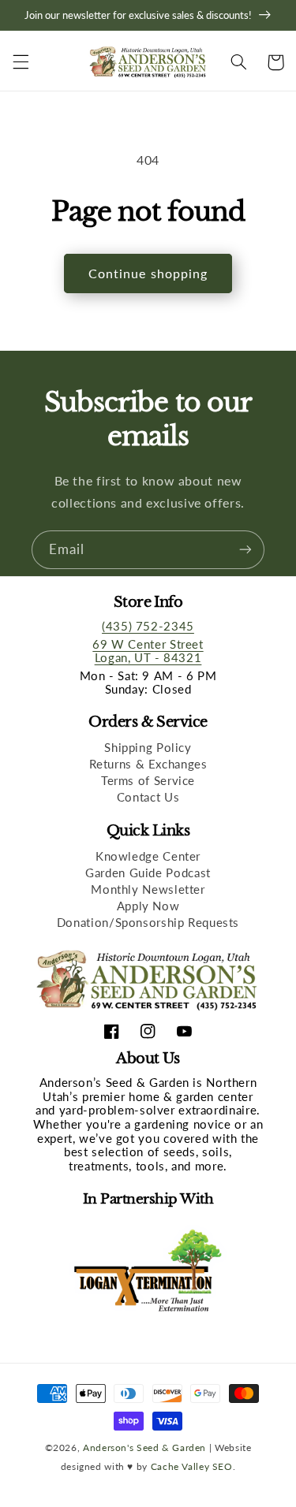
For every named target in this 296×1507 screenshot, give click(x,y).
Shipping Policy (147, 747)
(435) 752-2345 (148, 626)
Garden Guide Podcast (148, 872)
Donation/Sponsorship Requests (148, 922)
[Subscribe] (245, 549)
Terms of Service (148, 780)
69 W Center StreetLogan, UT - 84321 (147, 651)
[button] (20, 62)
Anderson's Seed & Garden (144, 1447)
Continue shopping (148, 273)
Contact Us (148, 797)
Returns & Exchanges (148, 764)
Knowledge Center (148, 856)
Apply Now (148, 906)
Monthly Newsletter (147, 889)
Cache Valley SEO (192, 1466)
